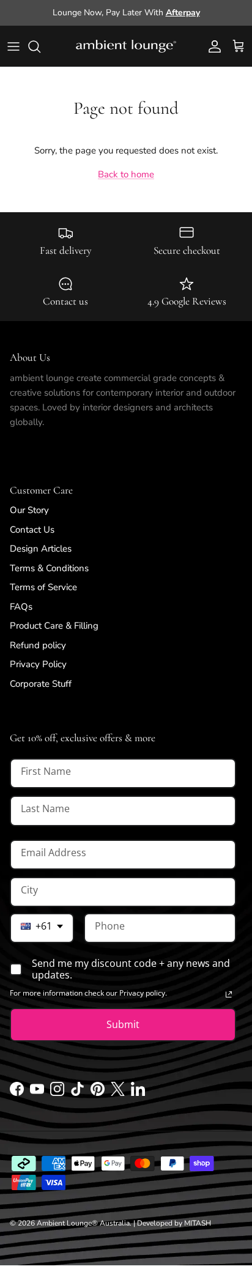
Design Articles (41, 548)
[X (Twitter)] (118, 1093)
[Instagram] (57, 1093)
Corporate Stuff (41, 684)
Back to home (126, 174)
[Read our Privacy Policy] (228, 994)
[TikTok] (77, 1093)
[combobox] (42, 928)
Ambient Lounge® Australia (83, 1223)
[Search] (40, 46)
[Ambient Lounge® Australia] (126, 46)
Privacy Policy (38, 664)
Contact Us (32, 529)
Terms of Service (43, 587)
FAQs (21, 607)
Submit (122, 1024)
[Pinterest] (98, 1093)
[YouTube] (37, 1093)
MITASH (197, 1223)
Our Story (29, 510)
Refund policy (38, 645)
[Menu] (13, 46)
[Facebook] (17, 1093)
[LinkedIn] (138, 1093)
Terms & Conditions (49, 568)
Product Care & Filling (54, 626)
